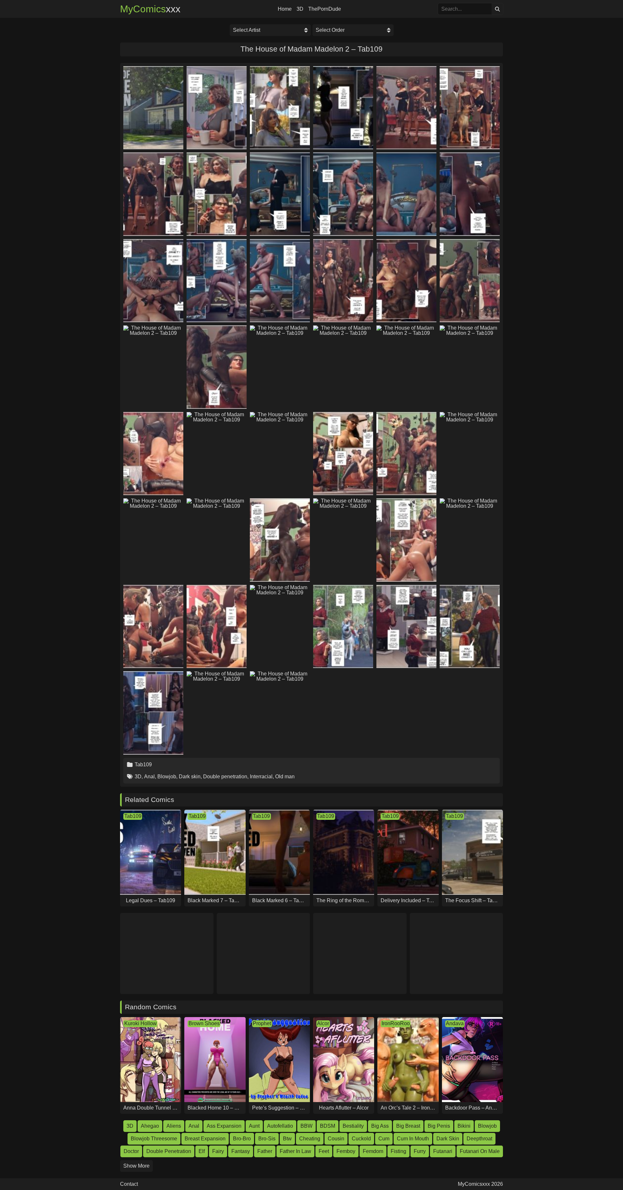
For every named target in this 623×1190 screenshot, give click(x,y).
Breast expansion (205, 1138)
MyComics (150, 9)
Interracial (261, 776)
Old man (285, 776)
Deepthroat (479, 1138)
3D (300, 9)
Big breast (408, 1126)
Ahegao (150, 1126)
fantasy (240, 1151)
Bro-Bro (242, 1138)
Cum (383, 1138)
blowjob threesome (154, 1138)
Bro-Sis (266, 1138)
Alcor (323, 1023)
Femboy (345, 1151)
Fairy (218, 1151)
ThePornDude (324, 9)
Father (264, 1151)
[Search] (497, 9)
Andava (455, 1023)
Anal (149, 776)
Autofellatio (280, 1126)
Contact (129, 1184)
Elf (202, 1151)
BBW (306, 1126)
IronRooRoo (396, 1023)
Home (285, 9)
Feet (324, 1151)
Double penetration (225, 776)
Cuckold (361, 1138)
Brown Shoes (204, 1023)
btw (287, 1138)
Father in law (295, 1151)
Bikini (464, 1126)
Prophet (262, 1023)
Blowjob (166, 776)
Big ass (380, 1126)
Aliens (173, 1126)
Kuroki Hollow (140, 1023)
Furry (420, 1151)
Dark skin (190, 776)
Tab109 (143, 764)
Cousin (336, 1138)
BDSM (327, 1126)
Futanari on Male (480, 1151)
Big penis (439, 1126)
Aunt (254, 1126)
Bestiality (353, 1126)
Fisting (398, 1151)
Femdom (373, 1151)
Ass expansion (224, 1126)
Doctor (131, 1151)
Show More (136, 1166)
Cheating (309, 1138)
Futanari (442, 1151)
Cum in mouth (413, 1138)
